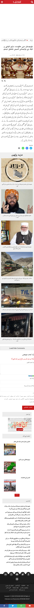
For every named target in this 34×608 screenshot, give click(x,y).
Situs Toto (7, 603)
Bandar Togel (18, 603)
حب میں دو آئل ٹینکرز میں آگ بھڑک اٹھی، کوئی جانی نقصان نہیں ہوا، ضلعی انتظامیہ (18, 545)
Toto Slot (13, 603)
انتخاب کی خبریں (9, 586)
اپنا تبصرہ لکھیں (30, 362)
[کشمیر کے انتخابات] (10, 486)
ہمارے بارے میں (13, 590)
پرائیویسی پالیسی (24, 588)
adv (28, 586)
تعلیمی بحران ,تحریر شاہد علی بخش (22, 441)
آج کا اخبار (17, 586)
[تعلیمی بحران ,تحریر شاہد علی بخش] (10, 450)
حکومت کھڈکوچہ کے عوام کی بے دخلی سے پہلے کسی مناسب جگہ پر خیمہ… (17, 216)
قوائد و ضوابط (15, 588)
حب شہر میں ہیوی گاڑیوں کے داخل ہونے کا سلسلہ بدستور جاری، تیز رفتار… (17, 310)
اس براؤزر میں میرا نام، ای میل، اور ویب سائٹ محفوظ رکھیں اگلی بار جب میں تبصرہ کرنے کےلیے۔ (17, 398)
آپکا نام (32, 378)
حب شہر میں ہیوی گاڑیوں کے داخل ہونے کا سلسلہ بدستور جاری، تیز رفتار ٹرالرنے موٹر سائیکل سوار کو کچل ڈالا (17, 532)
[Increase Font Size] (5, 81)
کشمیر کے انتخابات (25, 477)
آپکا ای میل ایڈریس (29, 385)
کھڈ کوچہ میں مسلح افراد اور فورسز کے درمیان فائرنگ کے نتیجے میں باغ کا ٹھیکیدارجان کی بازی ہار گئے (17, 557)
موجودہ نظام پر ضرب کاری (24, 459)
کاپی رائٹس (8, 588)
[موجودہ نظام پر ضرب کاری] (10, 468)
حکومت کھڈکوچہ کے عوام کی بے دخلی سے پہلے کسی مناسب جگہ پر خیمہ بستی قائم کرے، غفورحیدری (17, 513)
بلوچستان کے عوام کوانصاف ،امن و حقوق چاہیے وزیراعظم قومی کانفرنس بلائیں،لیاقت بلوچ (17, 248)
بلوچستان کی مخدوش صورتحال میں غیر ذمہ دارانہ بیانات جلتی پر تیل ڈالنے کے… (17, 185)
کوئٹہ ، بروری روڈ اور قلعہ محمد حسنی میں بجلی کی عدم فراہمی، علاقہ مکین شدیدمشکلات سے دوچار (17, 551)
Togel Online (25, 603)
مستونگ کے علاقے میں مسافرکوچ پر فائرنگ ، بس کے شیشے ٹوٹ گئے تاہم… (17, 340)
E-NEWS (23, 586)
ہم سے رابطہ (22, 590)
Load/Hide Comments (17, 348)
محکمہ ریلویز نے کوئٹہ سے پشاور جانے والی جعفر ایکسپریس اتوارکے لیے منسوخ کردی (17, 279)
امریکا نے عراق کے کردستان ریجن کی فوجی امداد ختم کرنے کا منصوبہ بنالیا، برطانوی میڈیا (18, 563)
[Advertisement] (17, 20)
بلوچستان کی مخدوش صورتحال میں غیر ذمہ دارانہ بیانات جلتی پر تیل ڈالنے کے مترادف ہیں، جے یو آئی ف (17, 507)
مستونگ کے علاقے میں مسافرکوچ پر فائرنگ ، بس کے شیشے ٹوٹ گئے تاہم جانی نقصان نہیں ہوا (18, 539)
